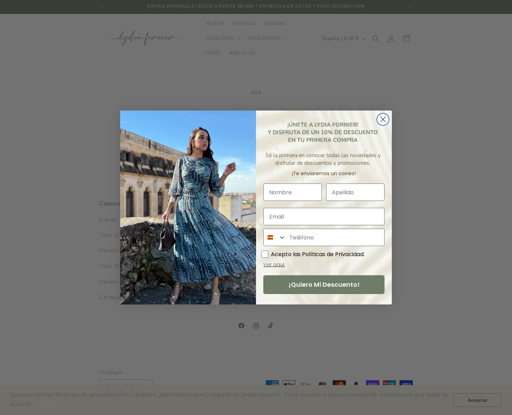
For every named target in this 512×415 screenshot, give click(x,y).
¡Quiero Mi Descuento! (324, 284)
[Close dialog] (383, 119)
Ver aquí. (274, 264)
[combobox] (275, 237)
